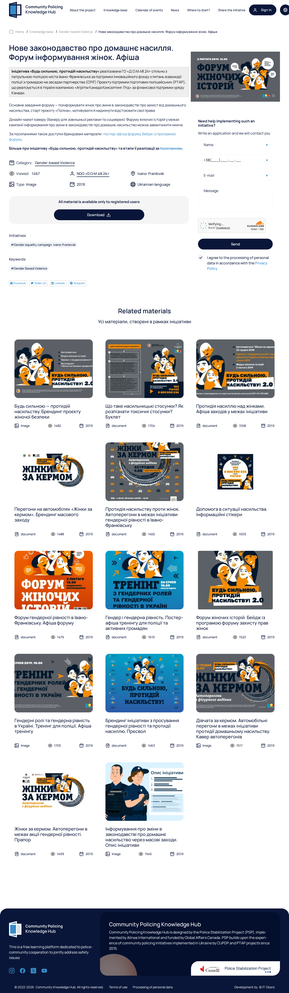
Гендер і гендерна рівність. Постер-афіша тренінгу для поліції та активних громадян (144, 622)
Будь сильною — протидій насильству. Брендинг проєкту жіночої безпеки (47, 411)
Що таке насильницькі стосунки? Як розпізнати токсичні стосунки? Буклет (144, 411)
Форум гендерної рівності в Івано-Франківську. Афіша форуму (51, 620)
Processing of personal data (153, 987)
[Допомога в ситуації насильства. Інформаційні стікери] (235, 471)
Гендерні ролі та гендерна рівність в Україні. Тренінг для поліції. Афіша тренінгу (52, 725)
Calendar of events (149, 10)
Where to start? (198, 10)
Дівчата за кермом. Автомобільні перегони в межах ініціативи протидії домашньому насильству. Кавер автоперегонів (233, 728)
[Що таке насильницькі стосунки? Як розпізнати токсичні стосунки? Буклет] (144, 368)
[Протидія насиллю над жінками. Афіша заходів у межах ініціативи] (235, 368)
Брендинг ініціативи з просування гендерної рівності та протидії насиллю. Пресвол (142, 725)
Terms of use (118, 987)
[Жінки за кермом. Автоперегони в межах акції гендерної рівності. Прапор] (53, 791)
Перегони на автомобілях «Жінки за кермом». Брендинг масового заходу (53, 514)
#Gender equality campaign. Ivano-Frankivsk (43, 245)
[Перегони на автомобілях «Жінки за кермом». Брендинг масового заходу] (53, 471)
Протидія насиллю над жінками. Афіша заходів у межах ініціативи (232, 408)
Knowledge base (115, 10)
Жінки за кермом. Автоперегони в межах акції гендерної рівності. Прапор (50, 834)
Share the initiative (231, 10)
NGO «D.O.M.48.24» (93, 173)
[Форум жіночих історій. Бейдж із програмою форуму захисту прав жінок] (235, 580)
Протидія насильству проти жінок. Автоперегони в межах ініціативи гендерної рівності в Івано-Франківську (142, 517)
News (175, 10)
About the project (83, 10)
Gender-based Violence (55, 162)
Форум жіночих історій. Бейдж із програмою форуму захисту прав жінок (232, 622)
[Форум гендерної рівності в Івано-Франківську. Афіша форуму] (53, 580)
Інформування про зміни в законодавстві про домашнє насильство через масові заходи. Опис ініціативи (141, 837)
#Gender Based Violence (29, 268)
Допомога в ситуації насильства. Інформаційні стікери (231, 511)
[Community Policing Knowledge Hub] (36, 10)
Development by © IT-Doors (254, 987)
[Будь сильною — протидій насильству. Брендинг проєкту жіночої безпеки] (53, 368)
